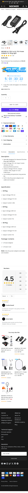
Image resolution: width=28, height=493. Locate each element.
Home (2, 9)
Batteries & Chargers (10, 9)
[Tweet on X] (5, 48)
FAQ (2, 439)
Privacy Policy (4, 481)
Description (12, 152)
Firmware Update (6, 432)
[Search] (5, 6)
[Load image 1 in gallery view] (14, 25)
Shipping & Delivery (6, 420)
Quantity (4, 94)
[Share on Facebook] (7, 48)
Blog (16, 424)
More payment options (14, 113)
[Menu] (1, 6)
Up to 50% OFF (16, 1)
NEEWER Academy (20, 422)
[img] (6, 56)
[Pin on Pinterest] (9, 48)
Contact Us (4, 415)
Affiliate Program (6, 423)
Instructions (4, 434)
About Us (17, 415)
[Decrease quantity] (2, 97)
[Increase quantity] (8, 97)
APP (2, 437)
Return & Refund (6, 418)
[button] (23, 273)
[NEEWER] (14, 6)
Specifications (21, 152)
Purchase (3, 152)
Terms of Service (13, 481)
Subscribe (14, 458)
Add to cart (14, 104)
